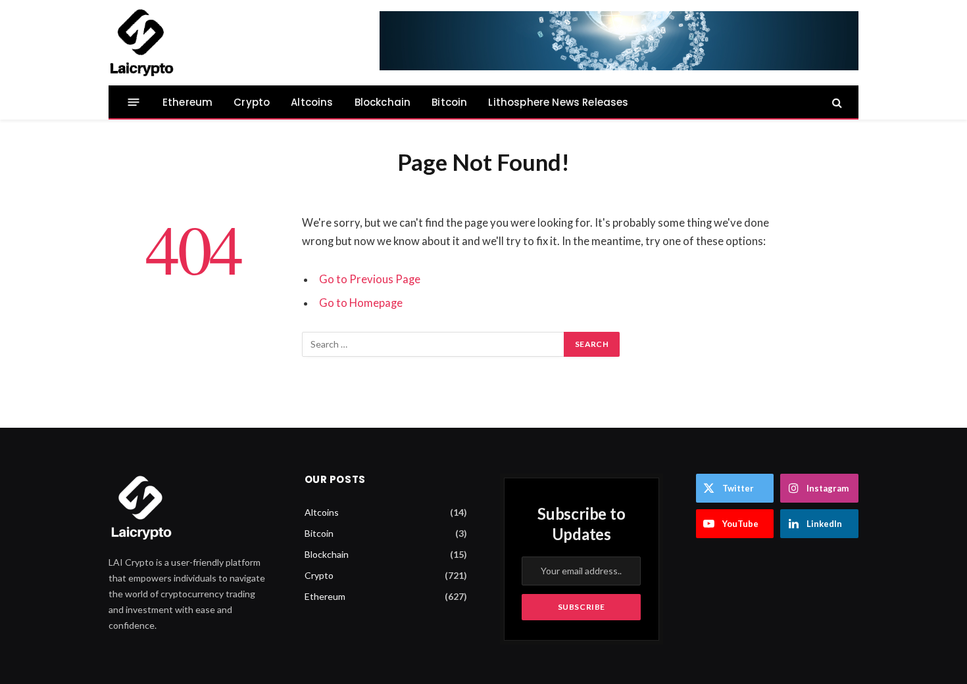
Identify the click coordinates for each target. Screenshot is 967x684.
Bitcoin (449, 102)
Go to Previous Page (369, 279)
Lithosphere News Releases (558, 102)
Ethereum (187, 102)
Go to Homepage (361, 302)
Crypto (252, 102)
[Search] (836, 102)
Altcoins (312, 102)
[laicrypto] (141, 42)
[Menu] (133, 102)
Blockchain (383, 102)
